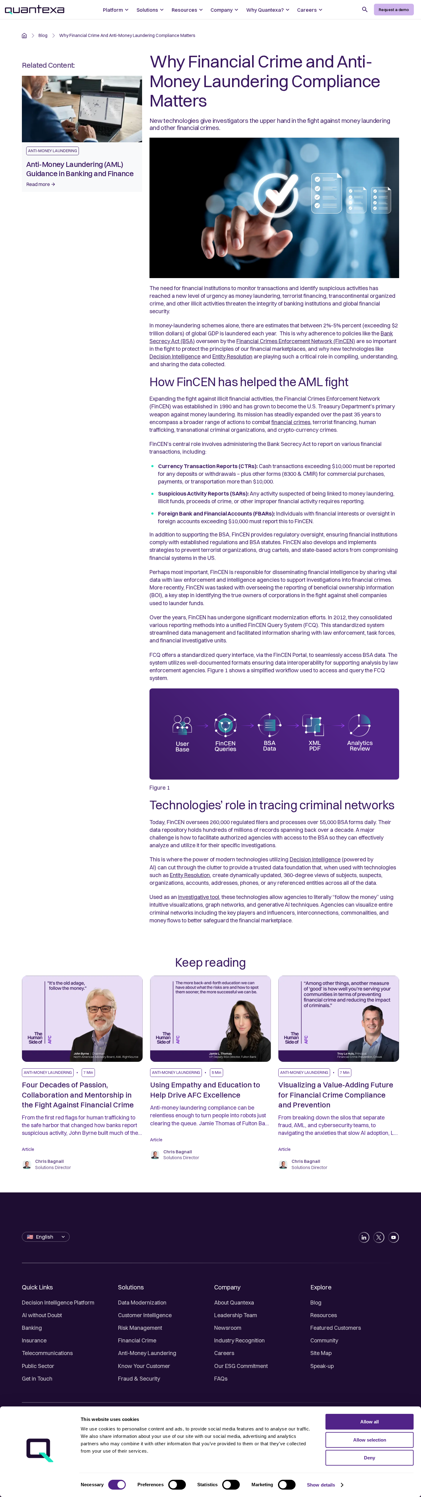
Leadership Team (235, 1315)
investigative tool (198, 896)
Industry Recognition (239, 1340)
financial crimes (291, 422)
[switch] (177, 1485)
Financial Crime (137, 1340)
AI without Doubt (42, 1315)
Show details (321, 1484)
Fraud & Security (139, 1378)
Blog (315, 1302)
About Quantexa (234, 1302)
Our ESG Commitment (241, 1366)
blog (43, 35)
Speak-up (322, 1366)
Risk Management (140, 1327)
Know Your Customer (144, 1366)
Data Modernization (142, 1302)
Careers (224, 1353)
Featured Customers (335, 1327)
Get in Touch (37, 1378)
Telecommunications (47, 1353)
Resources (323, 1315)
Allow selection (369, 1439)
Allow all (369, 1421)
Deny (369, 1457)
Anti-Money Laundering (147, 1353)
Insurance (34, 1340)
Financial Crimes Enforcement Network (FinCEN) (295, 341)
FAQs (220, 1378)
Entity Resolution (232, 356)
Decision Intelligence (174, 356)
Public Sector (38, 1366)
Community (324, 1340)
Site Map (321, 1353)
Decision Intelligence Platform (58, 1302)
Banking (32, 1327)
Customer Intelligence (145, 1315)
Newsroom (227, 1327)
